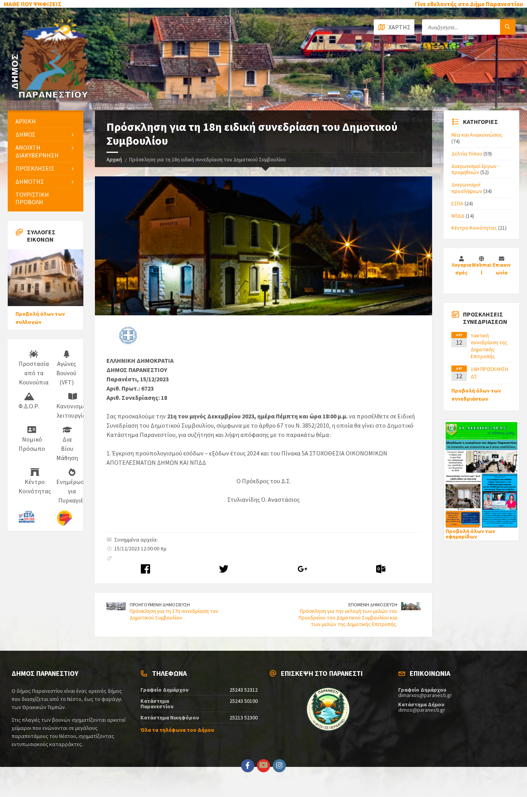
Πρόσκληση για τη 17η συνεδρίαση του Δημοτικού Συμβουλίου (174, 614)
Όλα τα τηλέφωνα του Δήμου (177, 729)
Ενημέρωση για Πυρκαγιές (72, 491)
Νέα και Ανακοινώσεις (476, 134)
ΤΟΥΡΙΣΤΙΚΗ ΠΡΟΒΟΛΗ (32, 198)
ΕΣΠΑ (457, 203)
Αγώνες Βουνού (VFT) (66, 373)
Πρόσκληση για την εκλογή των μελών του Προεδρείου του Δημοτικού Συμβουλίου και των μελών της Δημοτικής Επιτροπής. (348, 617)
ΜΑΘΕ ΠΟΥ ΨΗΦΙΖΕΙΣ (33, 4)
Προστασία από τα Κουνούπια (34, 373)
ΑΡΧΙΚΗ (25, 121)
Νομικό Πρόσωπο (32, 443)
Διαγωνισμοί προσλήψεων (466, 188)
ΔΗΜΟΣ (25, 134)
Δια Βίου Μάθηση (67, 448)
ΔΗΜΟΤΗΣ (29, 181)
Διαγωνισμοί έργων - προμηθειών (475, 169)
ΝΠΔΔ (458, 215)
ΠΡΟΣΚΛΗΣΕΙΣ (34, 168)
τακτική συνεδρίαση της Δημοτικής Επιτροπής (489, 346)
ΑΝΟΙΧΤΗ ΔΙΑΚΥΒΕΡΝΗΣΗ (37, 151)
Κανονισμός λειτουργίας (72, 410)
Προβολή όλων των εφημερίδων (470, 533)
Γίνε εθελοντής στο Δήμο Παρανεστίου (469, 4)
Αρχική (114, 159)
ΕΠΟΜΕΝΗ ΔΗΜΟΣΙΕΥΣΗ (372, 604)
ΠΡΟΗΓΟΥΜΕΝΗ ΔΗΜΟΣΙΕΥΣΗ (160, 604)
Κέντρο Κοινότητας (35, 486)
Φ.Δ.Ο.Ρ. (29, 406)
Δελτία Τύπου (466, 153)
